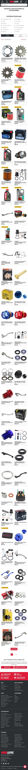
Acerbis (16, 700)
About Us (3, 684)
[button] (25, 766)
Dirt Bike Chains (4, 723)
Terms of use (3, 768)
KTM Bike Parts (18, 720)
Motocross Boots (18, 713)
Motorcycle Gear (4, 703)
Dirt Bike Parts (4, 699)
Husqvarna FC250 (18, 738)
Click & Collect (18, 686)
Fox (15, 695)
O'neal (16, 699)
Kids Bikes (3, 702)
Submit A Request (21, 667)
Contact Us (17, 684)
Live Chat (8, 667)
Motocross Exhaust (19, 716)
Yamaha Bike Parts (5, 719)
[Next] (16, 654)
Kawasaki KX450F (4, 741)
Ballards (16, 696)
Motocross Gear (4, 695)
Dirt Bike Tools (4, 724)
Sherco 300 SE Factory (19, 742)
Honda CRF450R (4, 738)
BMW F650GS (4, 736)
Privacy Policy (9, 768)
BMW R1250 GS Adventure (20, 746)
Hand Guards (17, 719)
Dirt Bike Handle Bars (19, 725)
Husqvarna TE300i (5, 740)
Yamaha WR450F (4, 746)
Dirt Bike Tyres (18, 723)
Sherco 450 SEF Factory (6, 744)
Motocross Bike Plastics (6, 717)
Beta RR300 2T (4, 734)
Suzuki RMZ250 (18, 744)
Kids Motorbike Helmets (6, 700)
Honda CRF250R (18, 737)
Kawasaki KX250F (18, 740)
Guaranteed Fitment (19, 690)
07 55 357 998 (4, 761)
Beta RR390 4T (18, 734)
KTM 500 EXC (4, 742)
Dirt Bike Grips (4, 713)
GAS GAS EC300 (18, 736)
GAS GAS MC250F (5, 737)
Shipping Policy (18, 687)
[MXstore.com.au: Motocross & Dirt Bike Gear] (14, 1)
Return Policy (17, 689)
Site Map (15, 768)
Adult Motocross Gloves (6, 715)
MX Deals (3, 706)
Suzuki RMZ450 (4, 745)
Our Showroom (4, 686)
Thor (15, 702)
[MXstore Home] (7, 752)
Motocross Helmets (5, 698)
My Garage (3, 689)
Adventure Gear (18, 715)
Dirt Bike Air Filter (4, 720)
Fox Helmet (3, 716)
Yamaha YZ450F (18, 745)
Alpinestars (17, 698)
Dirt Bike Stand (18, 717)
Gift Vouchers (4, 705)
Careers (2, 687)
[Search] (2, 5)
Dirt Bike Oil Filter (18, 724)
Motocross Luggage (5, 725)
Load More (14, 649)
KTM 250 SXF (17, 741)
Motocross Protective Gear (6, 696)
